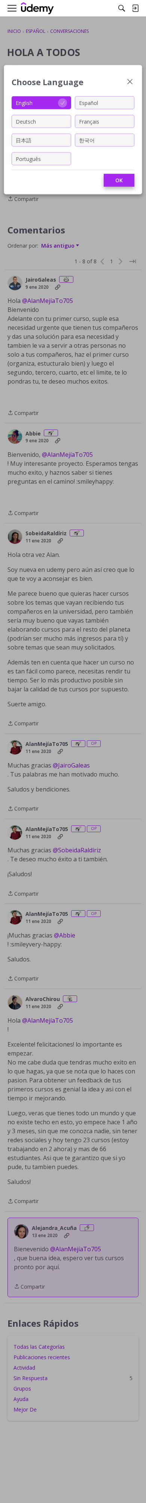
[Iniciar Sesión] (135, 8)
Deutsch (26, 121)
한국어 (87, 139)
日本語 (23, 139)
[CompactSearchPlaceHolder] (121, 8)
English (24, 102)
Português (28, 158)
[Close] (129, 82)
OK (119, 180)
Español (88, 102)
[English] (37, 8)
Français (89, 121)
